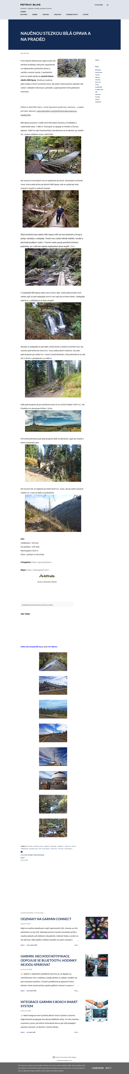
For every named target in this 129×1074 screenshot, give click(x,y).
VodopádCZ (98, 102)
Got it (108, 1068)
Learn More (98, 1068)
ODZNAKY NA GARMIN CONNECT (46, 919)
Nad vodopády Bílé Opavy (34, 647)
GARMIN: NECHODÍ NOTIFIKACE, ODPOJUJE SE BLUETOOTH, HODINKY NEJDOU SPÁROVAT (49, 960)
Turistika (97, 97)
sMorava (97, 77)
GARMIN (34, 14)
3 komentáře (31, 1032)
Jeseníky (97, 75)
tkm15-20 (97, 82)
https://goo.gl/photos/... (42, 562)
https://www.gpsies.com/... (39, 570)
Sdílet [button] (97, 60)
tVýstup (97, 99)
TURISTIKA (45, 14)
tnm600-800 (98, 87)
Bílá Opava (98, 70)
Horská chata (98, 72)
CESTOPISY (23, 14)
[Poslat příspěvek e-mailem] (22, 852)
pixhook (70, 1060)
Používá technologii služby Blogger (65, 1057)
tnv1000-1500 (99, 89)
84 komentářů (31, 991)
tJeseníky (97, 79)
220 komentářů (32, 945)
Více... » (76, 945)
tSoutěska (97, 94)
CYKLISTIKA (57, 14)
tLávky (97, 84)
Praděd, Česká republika (36, 855)
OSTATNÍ (85, 14)
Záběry (23, 647)
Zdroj (72, 246)
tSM (96, 92)
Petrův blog (30, 5)
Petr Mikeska (52, 647)
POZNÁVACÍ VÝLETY (72, 14)
